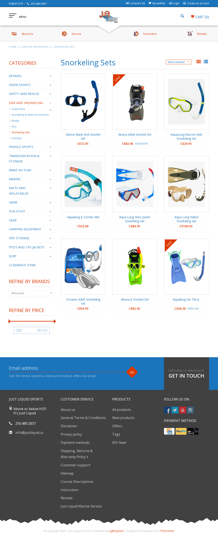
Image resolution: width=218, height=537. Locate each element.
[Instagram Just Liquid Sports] (190, 410)
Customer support (75, 465)
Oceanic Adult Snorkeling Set (83, 301)
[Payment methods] (169, 431)
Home (12, 47)
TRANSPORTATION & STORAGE (24, 158)
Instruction (69, 490)
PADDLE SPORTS (21, 147)
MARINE (14, 179)
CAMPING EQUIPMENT (25, 229)
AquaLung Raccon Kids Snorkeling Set (186, 136)
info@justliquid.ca (29, 432)
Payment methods (75, 442)
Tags (116, 434)
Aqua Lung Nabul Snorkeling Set (186, 219)
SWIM (13, 202)
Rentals (67, 498)
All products (121, 409)
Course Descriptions (77, 481)
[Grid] (199, 62)
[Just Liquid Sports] (109, 16)
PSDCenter (167, 531)
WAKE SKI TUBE (20, 170)
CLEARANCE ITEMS (22, 265)
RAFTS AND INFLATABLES (19, 190)
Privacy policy (71, 434)
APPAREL (15, 76)
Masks (15, 120)
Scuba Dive (18, 109)
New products (123, 417)
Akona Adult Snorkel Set (134, 134)
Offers (117, 426)
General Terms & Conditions (83, 417)
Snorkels (17, 138)
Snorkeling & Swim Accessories (30, 115)
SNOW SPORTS (19, 85)
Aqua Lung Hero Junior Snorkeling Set (134, 219)
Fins (14, 126)
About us (68, 409)
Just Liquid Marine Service (81, 506)
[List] (206, 62)
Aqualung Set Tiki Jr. (186, 299)
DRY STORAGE (19, 238)
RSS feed (119, 442)
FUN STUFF (17, 211)
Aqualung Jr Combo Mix (83, 217)
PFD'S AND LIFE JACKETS (26, 247)
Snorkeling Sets (64, 47)
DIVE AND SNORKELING (35, 47)
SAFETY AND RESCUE (24, 94)
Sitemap (67, 473)
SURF (12, 256)
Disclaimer (69, 426)
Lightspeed (116, 531)
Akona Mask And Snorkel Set (83, 136)
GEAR (13, 220)
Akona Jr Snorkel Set (135, 299)
